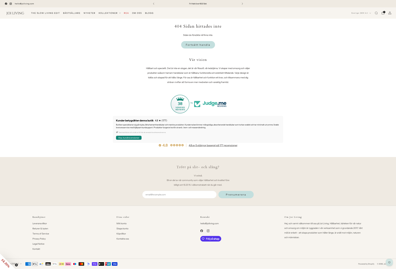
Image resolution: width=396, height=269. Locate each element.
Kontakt (36, 249)
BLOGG (149, 13)
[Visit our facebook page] (6, 3)
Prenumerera (236, 194)
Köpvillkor (121, 233)
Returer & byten (40, 228)
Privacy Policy (39, 238)
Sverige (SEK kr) (359, 13)
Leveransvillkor (39, 223)
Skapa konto (122, 228)
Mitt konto (121, 223)
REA (126, 13)
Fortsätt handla (198, 44)
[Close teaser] (16, 265)
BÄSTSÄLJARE (71, 13)
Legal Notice (38, 243)
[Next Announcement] (242, 4)
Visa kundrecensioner (128, 138)
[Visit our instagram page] (10, 3)
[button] (7, 261)
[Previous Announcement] (154, 4)
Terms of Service (40, 233)
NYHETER (89, 13)
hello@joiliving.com (24, 3)
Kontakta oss (122, 238)
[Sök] (376, 13)
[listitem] (198, 3)
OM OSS (137, 13)
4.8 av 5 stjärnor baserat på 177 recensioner (213, 145)
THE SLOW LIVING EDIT (45, 13)
